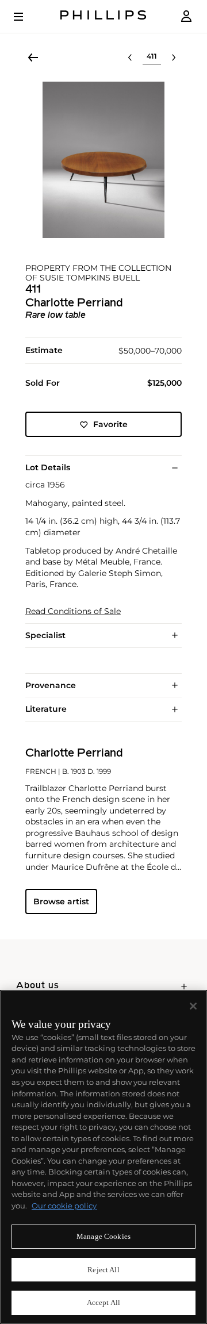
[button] (103, 160)
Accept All (103, 1302)
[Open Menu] (26, 16)
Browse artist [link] (61, 901)
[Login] (186, 16)
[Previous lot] (130, 57)
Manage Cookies (103, 1236)
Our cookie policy (64, 1205)
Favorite (110, 424)
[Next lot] (174, 57)
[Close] (193, 1006)
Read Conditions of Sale (73, 611)
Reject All (103, 1269)
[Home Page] (103, 16)
